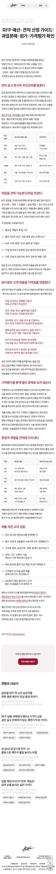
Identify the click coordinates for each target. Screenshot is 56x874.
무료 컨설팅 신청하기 (28, 661)
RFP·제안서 (20, 20)
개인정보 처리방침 (45, 869)
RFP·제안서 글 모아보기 (16, 634)
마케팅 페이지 (22, 600)
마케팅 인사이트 (9, 20)
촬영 (40, 5)
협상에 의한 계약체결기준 (12, 115)
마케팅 (23, 5)
